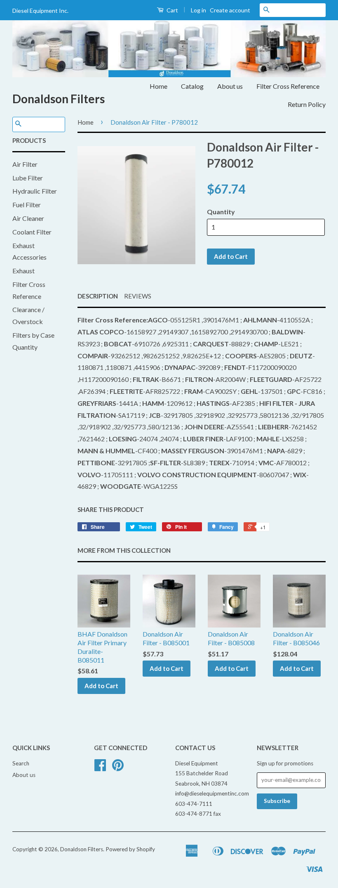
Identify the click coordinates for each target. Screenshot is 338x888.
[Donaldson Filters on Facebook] (100, 768)
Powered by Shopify (130, 849)
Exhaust (23, 271)
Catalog (192, 86)
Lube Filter (27, 178)
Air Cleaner (28, 218)
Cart (171, 10)
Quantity (221, 211)
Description (97, 296)
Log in (198, 10)
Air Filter (25, 164)
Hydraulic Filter (34, 191)
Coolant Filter (32, 232)
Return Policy (307, 104)
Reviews (137, 296)
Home (158, 86)
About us (230, 86)
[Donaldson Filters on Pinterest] (118, 768)
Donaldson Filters (58, 99)
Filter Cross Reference (287, 86)
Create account (230, 10)
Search (20, 763)
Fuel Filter (26, 204)
